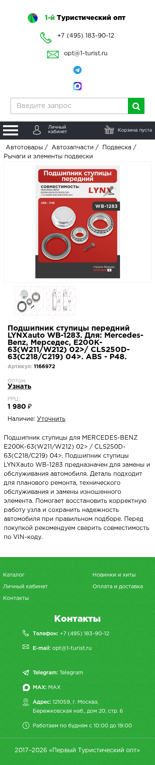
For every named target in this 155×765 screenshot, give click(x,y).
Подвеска (116, 147)
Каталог (13, 575)
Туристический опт (85, 18)
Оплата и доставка (118, 586)
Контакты (16, 598)
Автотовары (24, 147)
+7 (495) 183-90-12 (84, 633)
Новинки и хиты (114, 575)
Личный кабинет (25, 586)
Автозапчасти (73, 147)
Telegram (71, 673)
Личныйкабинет (57, 129)
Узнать (19, 387)
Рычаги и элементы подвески (48, 156)
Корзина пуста (135, 130)
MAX (54, 687)
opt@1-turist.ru (86, 53)
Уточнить (51, 419)
